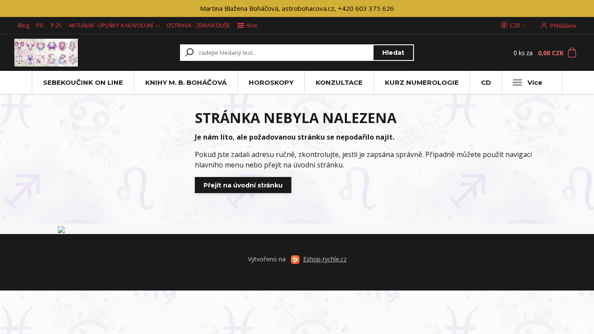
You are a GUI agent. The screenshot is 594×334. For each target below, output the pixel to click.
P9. (40, 25)
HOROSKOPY (271, 82)
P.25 (56, 25)
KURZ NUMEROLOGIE (422, 82)
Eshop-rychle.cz (325, 259)
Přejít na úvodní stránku (243, 185)
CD (486, 82)
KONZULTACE (339, 82)
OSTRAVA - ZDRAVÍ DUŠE (198, 25)
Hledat (393, 53)
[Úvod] (67, 53)
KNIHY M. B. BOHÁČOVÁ (186, 82)
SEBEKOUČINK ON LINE (83, 82)
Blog (23, 25)
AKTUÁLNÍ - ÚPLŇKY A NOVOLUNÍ (111, 25)
